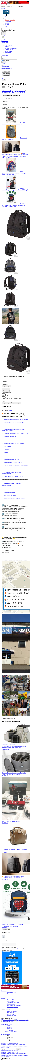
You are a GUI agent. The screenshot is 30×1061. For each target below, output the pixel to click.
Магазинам (10, 1014)
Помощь (3, 998)
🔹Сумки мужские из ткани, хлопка (12, 476)
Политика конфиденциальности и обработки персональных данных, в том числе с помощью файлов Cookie (14, 1046)
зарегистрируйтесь (15, 949)
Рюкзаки (11, 92)
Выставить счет (11, 1015)
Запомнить (6, 60)
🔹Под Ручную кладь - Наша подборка (13, 422)
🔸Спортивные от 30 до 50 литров (12, 462)
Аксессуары (5, 92)
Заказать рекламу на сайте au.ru (11, 984)
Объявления (10, 1012)
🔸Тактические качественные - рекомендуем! (15, 433)
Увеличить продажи (13, 1002)
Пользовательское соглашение (9, 1043)
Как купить (10, 999)
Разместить (5, 41)
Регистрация (5, 66)
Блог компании (11, 994)
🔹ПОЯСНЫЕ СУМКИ (9, 495)
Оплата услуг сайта (6, 1024)
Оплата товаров (5, 1034)
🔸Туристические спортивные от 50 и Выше (15, 465)
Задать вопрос (6, 386)
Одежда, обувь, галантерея (17, 91)
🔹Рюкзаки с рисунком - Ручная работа (13, 498)
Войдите (4, 949)
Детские (6, 452)
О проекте (3, 991)
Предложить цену (15, 402)
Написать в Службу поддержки (9, 1050)
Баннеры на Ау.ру (12, 1011)
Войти (3, 63)
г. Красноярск (6, 91)
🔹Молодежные (6, 446)
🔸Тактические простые (9, 436)
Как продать (10, 1001)
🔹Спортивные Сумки (8, 492)
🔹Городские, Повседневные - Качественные (15, 419)
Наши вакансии (11, 992)
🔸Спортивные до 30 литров (10, 459)
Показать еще (6, 929)
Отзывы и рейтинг (12, 1007)
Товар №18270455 (19, 92)
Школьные (7, 449)
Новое (10, 410)
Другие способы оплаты (11, 1031)
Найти (3, 32)
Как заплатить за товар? (14, 1005)
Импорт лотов (11, 1004)
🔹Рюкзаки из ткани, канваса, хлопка (13, 443)
